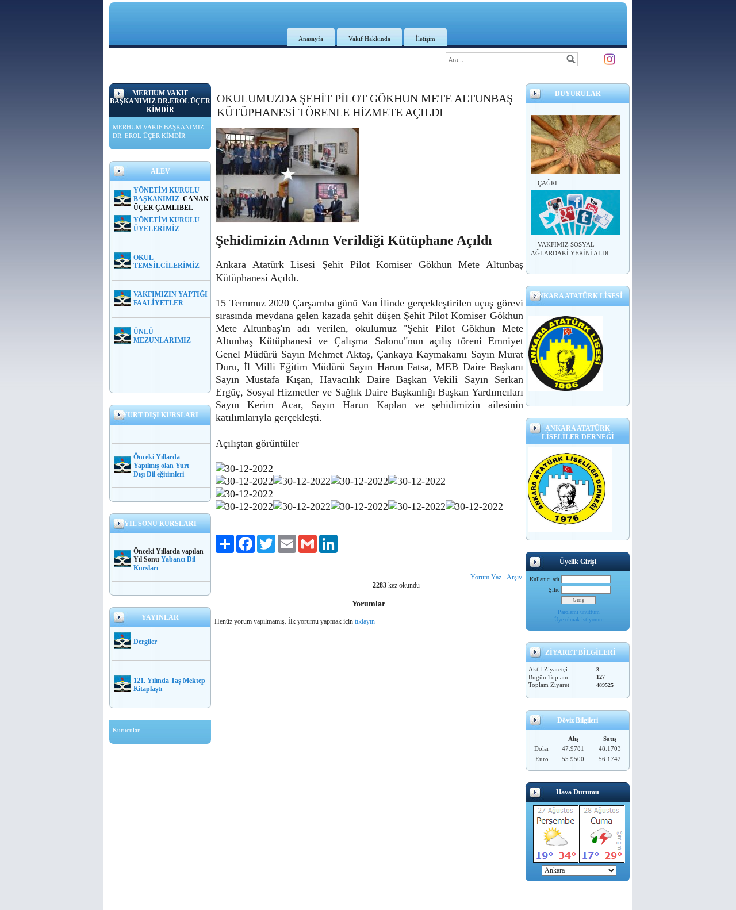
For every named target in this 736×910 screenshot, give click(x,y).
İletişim (425, 38)
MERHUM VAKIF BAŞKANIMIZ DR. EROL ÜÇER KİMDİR (158, 132)
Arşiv (514, 577)
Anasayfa (310, 38)
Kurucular (126, 730)
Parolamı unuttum (579, 612)
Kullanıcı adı (544, 579)
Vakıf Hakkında (369, 38)
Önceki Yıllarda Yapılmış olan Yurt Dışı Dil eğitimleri (161, 465)
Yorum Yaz (485, 577)
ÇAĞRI (547, 182)
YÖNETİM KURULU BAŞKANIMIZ (166, 194)
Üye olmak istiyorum (579, 619)
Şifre (554, 589)
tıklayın (365, 621)
